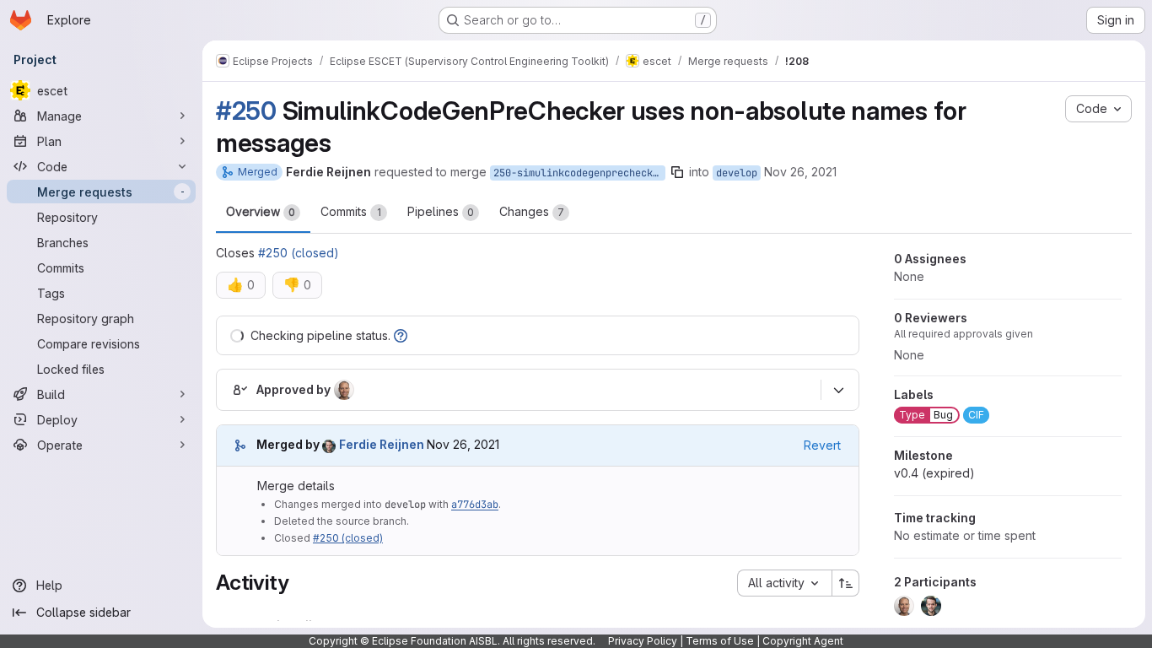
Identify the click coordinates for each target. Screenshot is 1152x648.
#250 (246, 110)
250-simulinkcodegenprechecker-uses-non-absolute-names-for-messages (579, 173)
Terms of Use (720, 640)
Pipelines (440, 211)
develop (736, 173)
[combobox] (784, 583)
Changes (531, 211)
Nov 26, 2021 (800, 172)
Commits (350, 211)
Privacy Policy (642, 640)
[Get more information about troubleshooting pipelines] (400, 335)
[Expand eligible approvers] (838, 390)
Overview (260, 211)
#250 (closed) (298, 253)
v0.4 (934, 473)
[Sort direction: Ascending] (845, 583)
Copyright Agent (802, 640)
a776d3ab (474, 504)
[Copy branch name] (677, 172)
